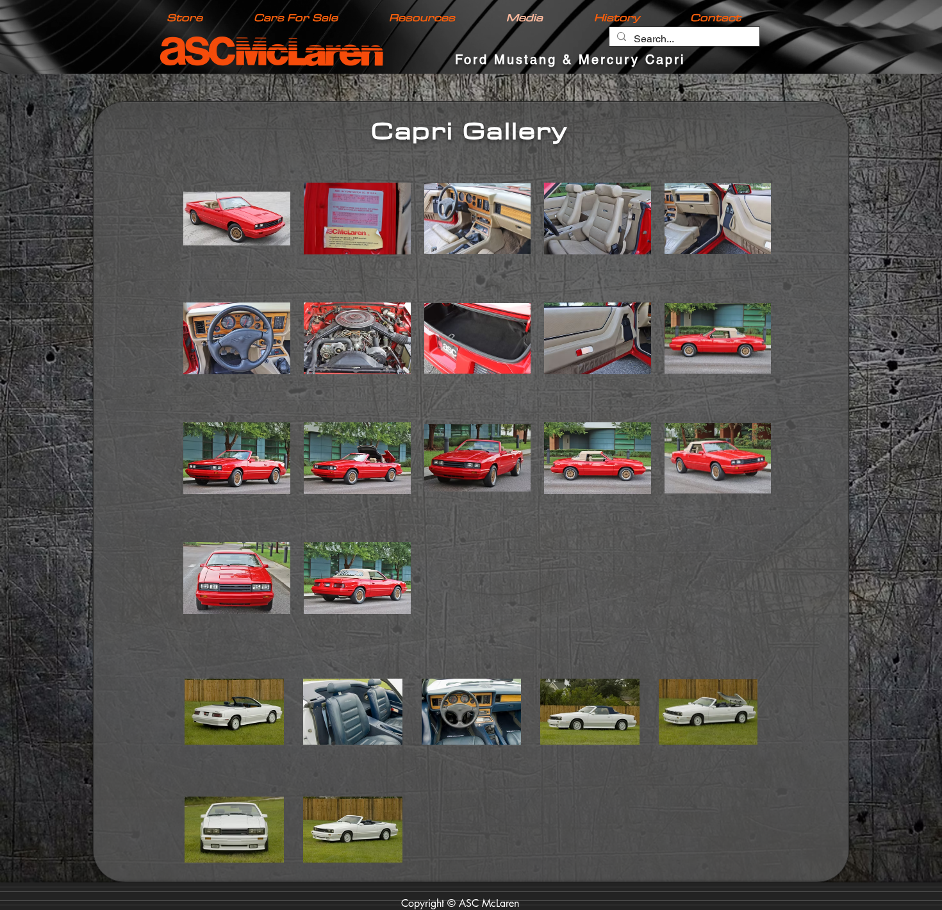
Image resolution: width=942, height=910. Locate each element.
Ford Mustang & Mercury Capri (570, 59)
